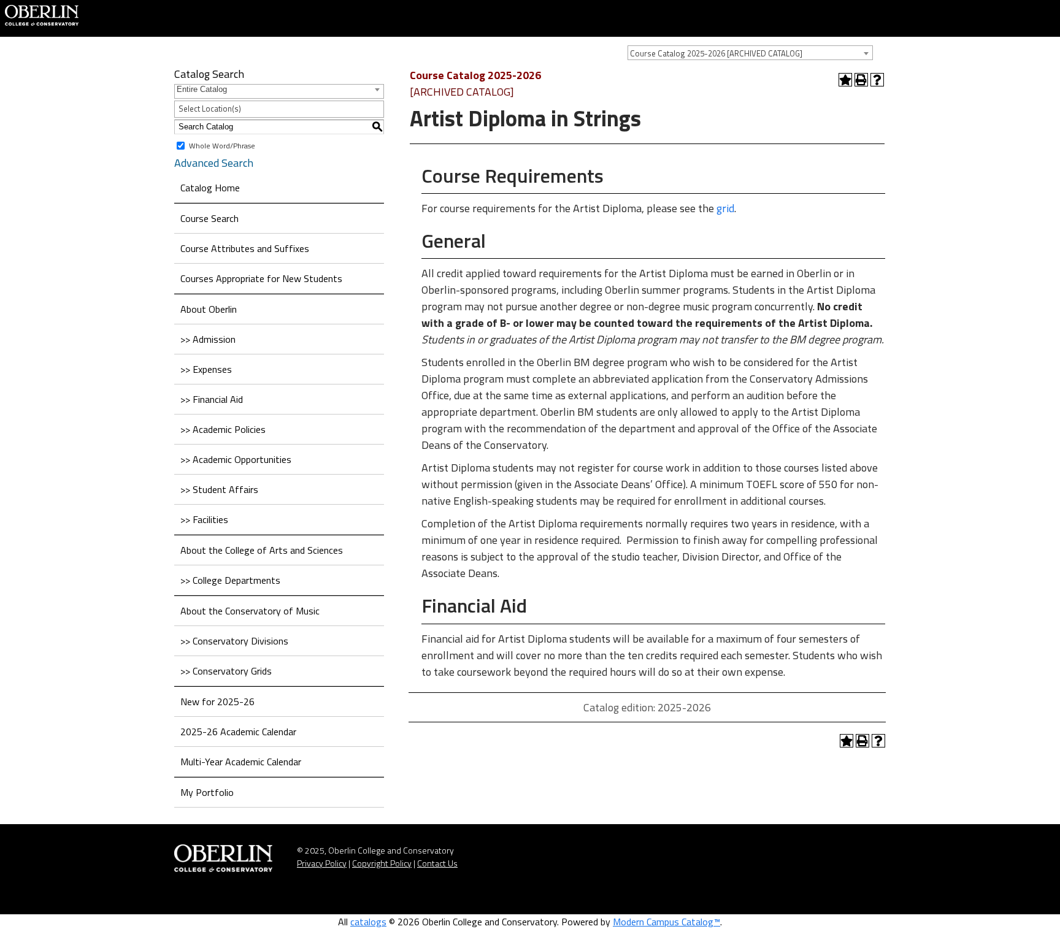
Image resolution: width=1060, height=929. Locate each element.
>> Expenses (206, 369)
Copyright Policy (382, 863)
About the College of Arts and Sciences (261, 550)
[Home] (42, 14)
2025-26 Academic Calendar (238, 731)
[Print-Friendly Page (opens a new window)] (861, 79)
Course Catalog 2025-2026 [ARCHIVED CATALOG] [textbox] (716, 53)
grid (725, 208)
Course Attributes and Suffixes (244, 248)
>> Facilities (204, 519)
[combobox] (750, 52)
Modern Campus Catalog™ (666, 921)
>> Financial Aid (211, 399)
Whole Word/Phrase (222, 145)
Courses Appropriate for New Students (261, 278)
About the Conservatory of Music (250, 610)
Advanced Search (213, 163)
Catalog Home (210, 187)
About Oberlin (208, 309)
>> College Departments (230, 580)
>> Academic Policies (223, 429)
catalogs (368, 921)
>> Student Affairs (219, 489)
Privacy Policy (322, 863)
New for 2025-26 (217, 701)
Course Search (209, 218)
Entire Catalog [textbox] (202, 89)
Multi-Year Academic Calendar (240, 761)
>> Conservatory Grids (226, 670)
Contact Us (437, 863)
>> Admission (208, 339)
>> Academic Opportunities (235, 459)
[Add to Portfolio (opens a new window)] (845, 79)
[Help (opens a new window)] (877, 79)
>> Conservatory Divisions (234, 640)
